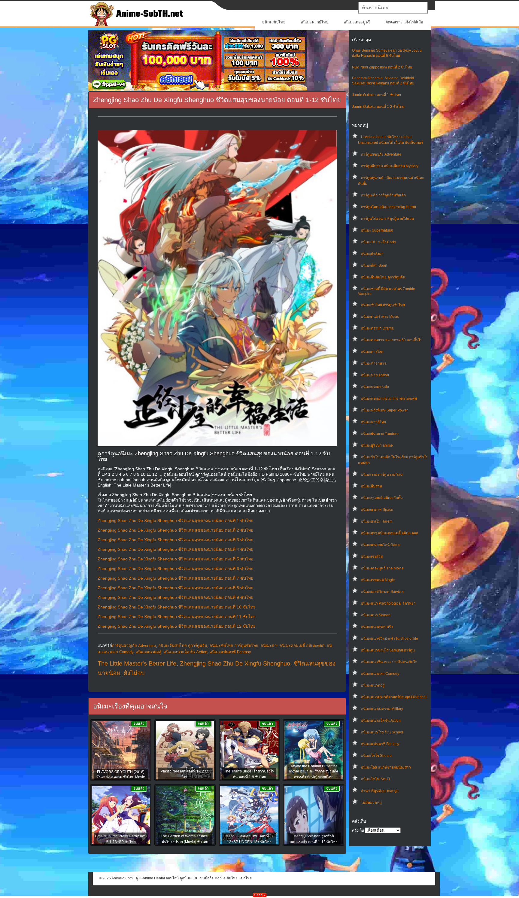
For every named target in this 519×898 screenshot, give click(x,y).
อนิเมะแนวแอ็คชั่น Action (381, 720)
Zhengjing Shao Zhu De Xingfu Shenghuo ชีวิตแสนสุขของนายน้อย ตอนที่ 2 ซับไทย (175, 530)
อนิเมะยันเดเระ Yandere (380, 434)
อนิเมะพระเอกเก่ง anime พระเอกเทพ (389, 398)
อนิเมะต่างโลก (372, 352)
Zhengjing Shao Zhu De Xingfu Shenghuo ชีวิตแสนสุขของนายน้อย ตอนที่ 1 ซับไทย (175, 520)
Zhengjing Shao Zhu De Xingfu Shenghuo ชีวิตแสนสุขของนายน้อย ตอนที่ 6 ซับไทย (175, 568)
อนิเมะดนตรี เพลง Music (380, 316)
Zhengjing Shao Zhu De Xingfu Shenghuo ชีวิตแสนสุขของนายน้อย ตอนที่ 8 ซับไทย (175, 587)
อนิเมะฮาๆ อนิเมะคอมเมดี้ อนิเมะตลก (389, 533)
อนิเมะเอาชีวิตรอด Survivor (382, 592)
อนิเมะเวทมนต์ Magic (378, 580)
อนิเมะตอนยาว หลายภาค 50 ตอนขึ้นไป (392, 340)
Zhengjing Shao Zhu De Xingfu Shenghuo (235, 663)
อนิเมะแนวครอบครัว (377, 627)
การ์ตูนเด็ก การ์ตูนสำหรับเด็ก (383, 195)
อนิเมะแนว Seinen (375, 615)
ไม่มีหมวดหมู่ (371, 802)
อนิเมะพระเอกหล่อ (375, 387)
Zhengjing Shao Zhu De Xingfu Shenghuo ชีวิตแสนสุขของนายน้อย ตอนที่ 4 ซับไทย (175, 549)
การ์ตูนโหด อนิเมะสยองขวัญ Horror (388, 207)
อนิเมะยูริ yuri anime (377, 445)
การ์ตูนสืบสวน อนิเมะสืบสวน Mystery (389, 166)
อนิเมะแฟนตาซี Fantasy (380, 744)
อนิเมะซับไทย (274, 22)
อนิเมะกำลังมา (372, 254)
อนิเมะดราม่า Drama (377, 328)
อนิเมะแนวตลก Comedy (380, 674)
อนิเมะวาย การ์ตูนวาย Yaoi (382, 474)
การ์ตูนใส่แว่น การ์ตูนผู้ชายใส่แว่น (387, 219)
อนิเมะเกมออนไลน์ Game (380, 545)
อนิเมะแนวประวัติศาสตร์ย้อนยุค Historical (393, 697)
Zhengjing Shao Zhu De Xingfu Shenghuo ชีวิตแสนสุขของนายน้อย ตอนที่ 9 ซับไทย (175, 597)
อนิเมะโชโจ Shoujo (376, 756)
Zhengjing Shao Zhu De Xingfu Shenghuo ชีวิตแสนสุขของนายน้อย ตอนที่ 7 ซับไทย (175, 578)
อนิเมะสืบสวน (371, 486)
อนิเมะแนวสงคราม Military (382, 709)
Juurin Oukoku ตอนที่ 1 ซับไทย (376, 95)
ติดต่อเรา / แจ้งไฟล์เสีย (404, 22)
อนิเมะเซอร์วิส (372, 556)
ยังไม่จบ (134, 673)
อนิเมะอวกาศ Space (377, 510)
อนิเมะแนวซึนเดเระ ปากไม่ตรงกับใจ (389, 662)
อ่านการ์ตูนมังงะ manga (380, 791)
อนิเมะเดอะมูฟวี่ (357, 22)
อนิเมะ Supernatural (377, 230)
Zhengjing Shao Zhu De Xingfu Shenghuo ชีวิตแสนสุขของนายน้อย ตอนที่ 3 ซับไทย (175, 539)
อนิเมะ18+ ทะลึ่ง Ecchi (378, 242)
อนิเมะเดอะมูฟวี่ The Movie (382, 568)
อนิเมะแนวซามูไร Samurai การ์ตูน (388, 650)
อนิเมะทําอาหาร (373, 363)
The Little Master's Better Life (137, 663)
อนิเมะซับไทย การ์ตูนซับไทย (383, 305)
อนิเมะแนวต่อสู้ (372, 685)
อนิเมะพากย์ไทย (315, 22)
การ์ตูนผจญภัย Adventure (381, 154)
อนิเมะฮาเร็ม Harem (377, 521)
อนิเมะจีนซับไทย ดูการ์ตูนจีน (383, 277)
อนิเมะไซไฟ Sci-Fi (375, 779)
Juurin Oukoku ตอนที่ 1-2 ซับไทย (378, 107)
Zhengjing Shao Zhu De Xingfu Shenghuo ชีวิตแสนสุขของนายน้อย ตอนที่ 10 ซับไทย (177, 607)
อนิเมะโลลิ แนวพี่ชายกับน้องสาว (386, 767)
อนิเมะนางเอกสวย (375, 375)
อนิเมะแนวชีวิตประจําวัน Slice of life (389, 638)
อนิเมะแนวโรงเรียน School (382, 732)
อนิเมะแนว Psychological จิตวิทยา (388, 603)
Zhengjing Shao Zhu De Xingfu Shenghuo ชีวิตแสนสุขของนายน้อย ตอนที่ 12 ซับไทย (177, 626)
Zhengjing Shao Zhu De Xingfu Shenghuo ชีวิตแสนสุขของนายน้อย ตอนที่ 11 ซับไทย (177, 616)
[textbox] (393, 8)
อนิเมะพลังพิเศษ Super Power (384, 410)
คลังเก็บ (358, 830)
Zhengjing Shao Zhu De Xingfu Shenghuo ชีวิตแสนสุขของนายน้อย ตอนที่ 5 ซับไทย (175, 559)
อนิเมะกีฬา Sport (374, 265)
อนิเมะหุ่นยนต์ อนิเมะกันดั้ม (382, 498)
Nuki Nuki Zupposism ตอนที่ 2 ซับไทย (382, 67)
